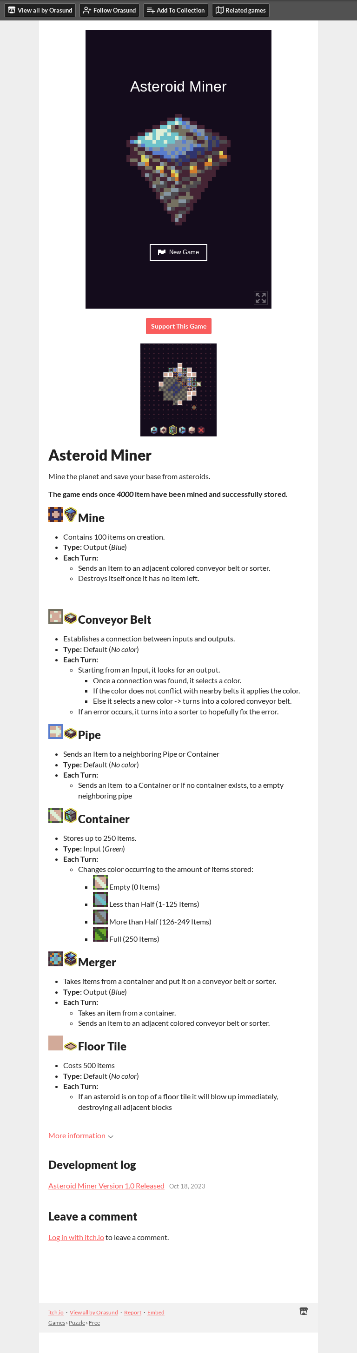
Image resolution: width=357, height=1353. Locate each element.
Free (94, 1322)
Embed (156, 1312)
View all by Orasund (94, 1312)
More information (77, 1135)
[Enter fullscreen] (261, 298)
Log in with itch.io (76, 1237)
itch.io (56, 1312)
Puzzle (77, 1322)
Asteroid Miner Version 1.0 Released (106, 1185)
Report (132, 1312)
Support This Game (178, 326)
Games (56, 1322)
